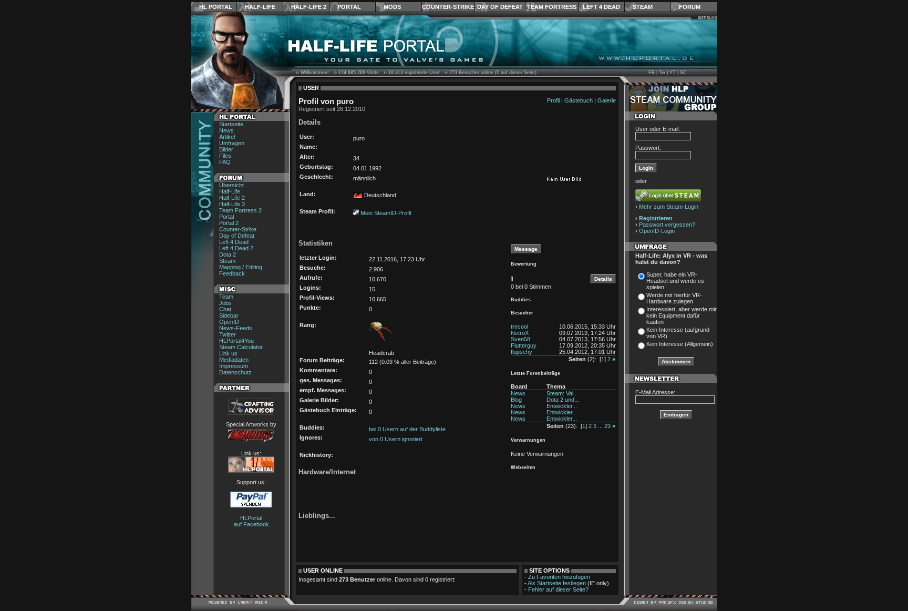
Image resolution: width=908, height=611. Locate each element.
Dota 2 (227, 254)
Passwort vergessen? (667, 224)
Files (225, 155)
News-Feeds (235, 328)
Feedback (232, 273)
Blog (516, 399)
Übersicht (231, 185)
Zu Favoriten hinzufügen (559, 577)
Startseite (231, 124)
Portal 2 (229, 223)
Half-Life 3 (232, 204)
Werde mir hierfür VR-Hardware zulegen (674, 298)
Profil (553, 100)
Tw (662, 72)
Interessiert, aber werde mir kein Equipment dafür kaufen (681, 315)
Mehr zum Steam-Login (668, 206)
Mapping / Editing (240, 267)
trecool (519, 326)
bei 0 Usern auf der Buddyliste (407, 429)
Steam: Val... (562, 393)
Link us (228, 353)
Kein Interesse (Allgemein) (679, 344)
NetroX (520, 333)
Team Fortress (551, 7)
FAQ (225, 162)
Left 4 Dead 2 (236, 248)
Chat (225, 309)
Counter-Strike (448, 7)
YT (672, 72)
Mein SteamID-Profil (385, 213)
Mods (392, 7)
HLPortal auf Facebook (251, 521)
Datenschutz (235, 372)
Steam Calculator (241, 347)
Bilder (226, 149)
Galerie (606, 100)
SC (683, 72)
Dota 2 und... (562, 399)
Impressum (233, 366)
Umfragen (231, 143)
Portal (349, 7)
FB (651, 72)
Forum (689, 7)
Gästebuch (578, 100)
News (226, 130)
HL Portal (215, 7)
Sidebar (229, 315)
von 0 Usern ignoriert (395, 439)
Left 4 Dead (601, 7)
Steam (643, 7)
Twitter (227, 334)
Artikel (227, 137)
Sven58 (520, 339)
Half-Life (260, 7)
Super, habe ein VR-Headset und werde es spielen (675, 280)
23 (607, 426)
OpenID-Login (657, 231)
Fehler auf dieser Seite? (558, 589)
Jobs (225, 303)
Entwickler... (561, 406)
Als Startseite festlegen (557, 583)
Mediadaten (234, 360)
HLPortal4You (236, 341)
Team (226, 296)
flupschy (521, 352)
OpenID (229, 322)
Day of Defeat (500, 7)
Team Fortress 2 (240, 210)
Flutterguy (523, 345)
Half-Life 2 (308, 7)
